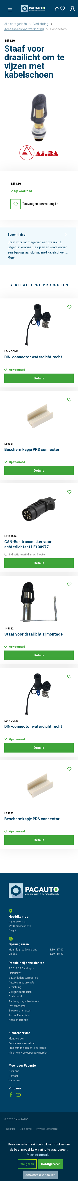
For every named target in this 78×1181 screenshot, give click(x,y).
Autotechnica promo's (21, 982)
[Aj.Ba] (39, 153)
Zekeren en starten (20, 1010)
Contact (13, 1075)
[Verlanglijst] (61, 8)
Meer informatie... (39, 1154)
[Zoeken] (55, 8)
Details (39, 378)
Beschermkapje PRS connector (32, 449)
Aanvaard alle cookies (40, 1175)
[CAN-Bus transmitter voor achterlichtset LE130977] (39, 509)
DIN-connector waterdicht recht (33, 357)
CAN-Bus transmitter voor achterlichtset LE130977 (28, 544)
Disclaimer (26, 1128)
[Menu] (8, 8)
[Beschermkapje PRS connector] (39, 417)
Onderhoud (15, 996)
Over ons (14, 1071)
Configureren (50, 1164)
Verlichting (15, 987)
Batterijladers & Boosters (23, 977)
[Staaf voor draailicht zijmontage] (39, 601)
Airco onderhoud (18, 1019)
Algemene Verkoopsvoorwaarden (28, 1052)
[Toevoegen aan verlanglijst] (69, 307)
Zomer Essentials (19, 1015)
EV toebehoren (17, 1006)
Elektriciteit (15, 973)
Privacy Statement (47, 1128)
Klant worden (16, 1038)
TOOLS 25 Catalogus (21, 968)
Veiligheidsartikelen (20, 991)
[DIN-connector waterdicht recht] (39, 324)
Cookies (11, 1128)
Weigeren (27, 1164)
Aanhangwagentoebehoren (24, 1001)
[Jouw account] (71, 8)
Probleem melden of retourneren (27, 1047)
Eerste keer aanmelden (22, 1043)
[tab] (38, 246)
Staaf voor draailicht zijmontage (33, 634)
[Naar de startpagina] (33, 8)
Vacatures (15, 1080)
